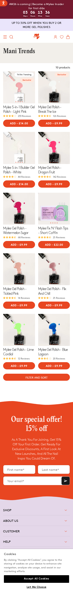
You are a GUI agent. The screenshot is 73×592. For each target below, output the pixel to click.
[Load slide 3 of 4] (20, 102)
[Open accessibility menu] (3, 3)
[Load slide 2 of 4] (18, 102)
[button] (5, 37)
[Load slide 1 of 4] (16, 102)
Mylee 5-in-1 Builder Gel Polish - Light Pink (18, 109)
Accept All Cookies (36, 579)
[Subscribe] (65, 480)
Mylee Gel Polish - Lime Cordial (18, 352)
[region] (36, 570)
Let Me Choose (36, 587)
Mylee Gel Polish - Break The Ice (49, 109)
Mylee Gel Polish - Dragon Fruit (49, 170)
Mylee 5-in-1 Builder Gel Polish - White (18, 170)
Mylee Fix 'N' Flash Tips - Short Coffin (53, 231)
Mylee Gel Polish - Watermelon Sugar (15, 231)
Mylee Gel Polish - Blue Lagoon (53, 352)
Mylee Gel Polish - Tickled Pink (14, 291)
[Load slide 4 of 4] (22, 102)
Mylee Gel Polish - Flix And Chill (52, 291)
